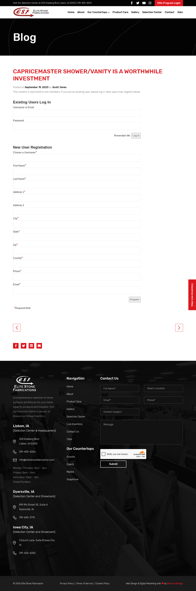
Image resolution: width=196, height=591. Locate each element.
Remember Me (122, 135)
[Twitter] (138, 3)
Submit (113, 464)
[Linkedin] (31, 346)
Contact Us (73, 431)
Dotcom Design (175, 583)
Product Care (120, 12)
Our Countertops (97, 12)
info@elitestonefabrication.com (36, 459)
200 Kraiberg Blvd (58, 3)
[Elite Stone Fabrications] (24, 383)
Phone (17, 271)
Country (18, 258)
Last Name (19, 179)
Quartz (70, 464)
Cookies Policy (102, 583)
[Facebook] (132, 3)
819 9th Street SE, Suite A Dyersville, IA (33, 507)
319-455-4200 (84, 3)
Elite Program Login (168, 3)
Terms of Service (84, 583)
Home (71, 12)
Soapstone (73, 479)
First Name (19, 165)
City (16, 218)
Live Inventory (75, 424)
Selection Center (152, 12)
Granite (71, 456)
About (81, 12)
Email (17, 284)
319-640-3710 (27, 517)
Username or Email (23, 107)
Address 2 (18, 205)
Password (18, 120)
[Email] (39, 346)
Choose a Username (25, 152)
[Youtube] (144, 3)
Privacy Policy (67, 583)
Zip (15, 245)
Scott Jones (59, 87)
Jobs (180, 12)
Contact (169, 12)
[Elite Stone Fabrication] (31, 12)
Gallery (135, 12)
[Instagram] (150, 3)
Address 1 (19, 192)
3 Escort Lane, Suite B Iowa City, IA (37, 542)
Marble (70, 471)
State (16, 231)
